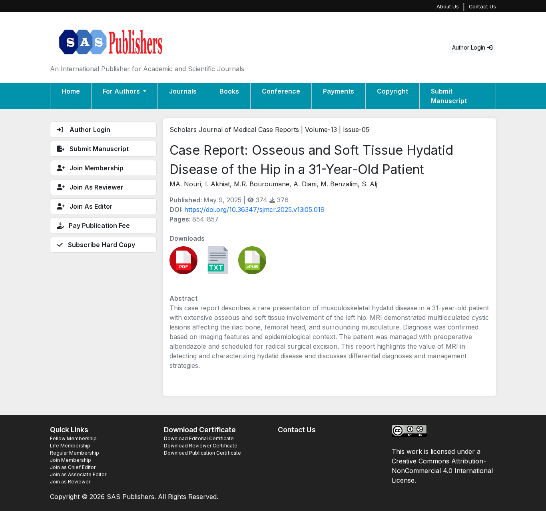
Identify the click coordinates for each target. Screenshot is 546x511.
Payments (338, 91)
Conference (281, 91)
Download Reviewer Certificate (200, 446)
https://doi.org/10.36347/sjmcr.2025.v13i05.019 (254, 210)
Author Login (469, 47)
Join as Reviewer (70, 482)
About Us (447, 7)
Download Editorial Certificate (199, 438)
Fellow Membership (73, 438)
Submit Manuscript (449, 96)
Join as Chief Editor (73, 467)
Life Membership (70, 446)
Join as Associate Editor (78, 474)
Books (229, 91)
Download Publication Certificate (202, 453)
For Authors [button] (122, 91)
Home (71, 91)
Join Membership (70, 460)
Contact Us (482, 7)
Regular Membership (74, 453)
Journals (183, 91)
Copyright (392, 91)
